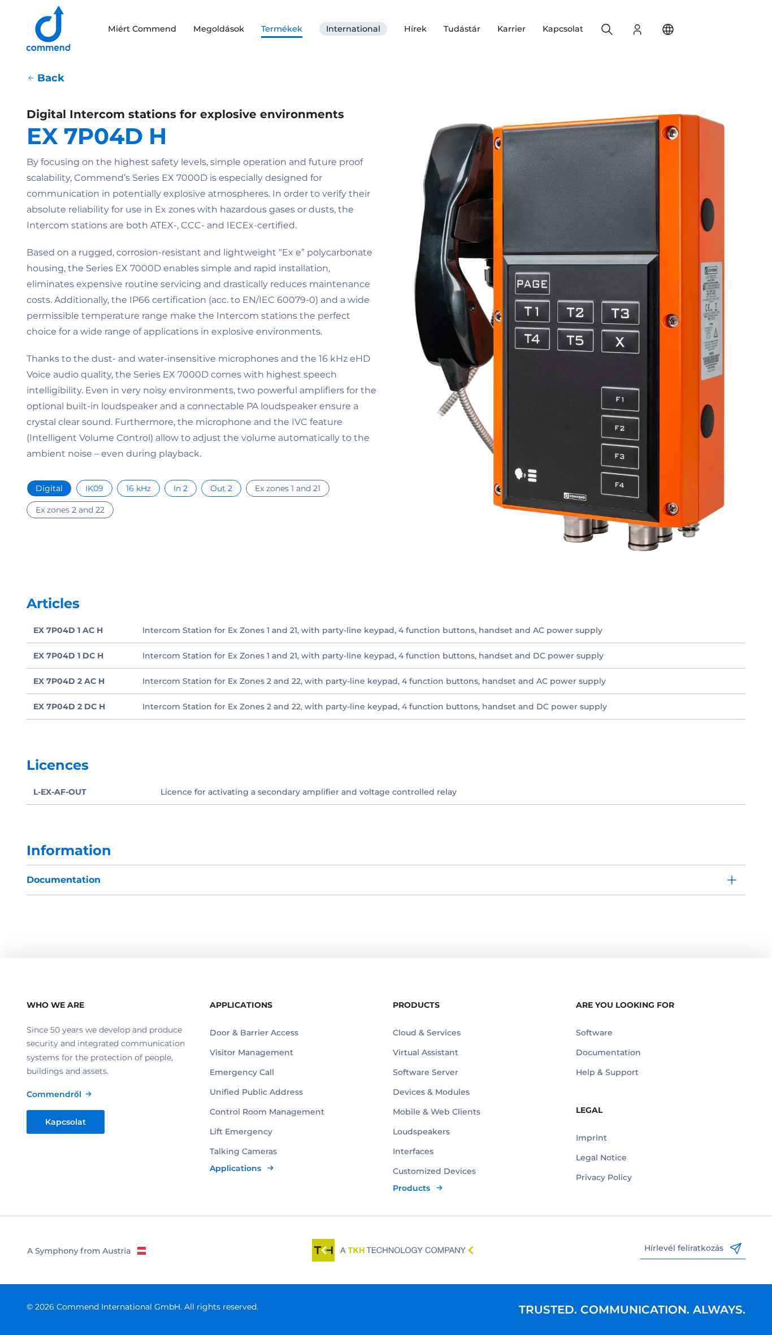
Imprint (591, 1138)
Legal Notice (601, 1157)
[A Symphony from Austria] (86, 1250)
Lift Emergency (241, 1131)
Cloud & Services (427, 1033)
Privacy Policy (604, 1177)
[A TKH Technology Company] (393, 1250)
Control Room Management (267, 1112)
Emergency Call (242, 1072)
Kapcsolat (563, 29)
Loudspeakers (421, 1131)
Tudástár (462, 29)
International (353, 29)
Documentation (608, 1052)
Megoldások (218, 29)
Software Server (425, 1072)
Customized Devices (434, 1171)
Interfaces (413, 1151)
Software (594, 1033)
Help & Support (607, 1072)
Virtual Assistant (425, 1052)
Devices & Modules (431, 1092)
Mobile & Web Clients (436, 1112)
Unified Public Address (256, 1092)
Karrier (511, 29)
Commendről (54, 1094)
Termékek (281, 29)
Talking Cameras (243, 1151)
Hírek (415, 29)
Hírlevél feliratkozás (685, 1248)
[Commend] (49, 29)
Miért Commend (142, 29)
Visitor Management (251, 1052)
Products (412, 1188)
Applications (236, 1168)
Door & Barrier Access (254, 1033)
